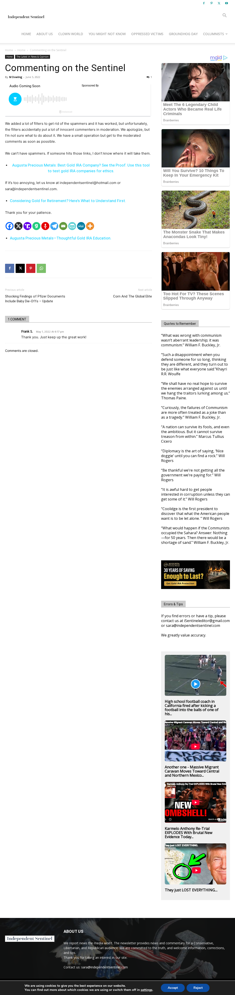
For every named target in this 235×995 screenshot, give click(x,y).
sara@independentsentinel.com (104, 967)
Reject (198, 988)
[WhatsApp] (41, 268)
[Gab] (36, 226)
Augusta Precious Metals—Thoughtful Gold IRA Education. (60, 238)
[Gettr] (45, 226)
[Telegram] (54, 226)
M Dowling (15, 77)
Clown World (70, 34)
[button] (224, 16)
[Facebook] (203, 3)
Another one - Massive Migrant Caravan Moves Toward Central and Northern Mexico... (192, 771)
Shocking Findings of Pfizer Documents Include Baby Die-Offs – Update (35, 298)
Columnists (213, 34)
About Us (44, 34)
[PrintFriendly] (72, 226)
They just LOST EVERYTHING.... (191, 890)
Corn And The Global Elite (132, 296)
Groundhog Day (183, 34)
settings (146, 990)
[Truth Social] (27, 226)
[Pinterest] (211, 3)
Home (26, 34)
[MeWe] (81, 226)
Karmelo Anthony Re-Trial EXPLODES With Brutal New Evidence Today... (188, 832)
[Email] (63, 226)
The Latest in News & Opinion (33, 56)
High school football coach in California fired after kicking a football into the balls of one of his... (191, 707)
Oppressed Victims (147, 34)
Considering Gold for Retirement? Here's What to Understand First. (68, 200)
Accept (173, 988)
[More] (90, 226)
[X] (218, 3)
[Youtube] (226, 3)
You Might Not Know (107, 34)
